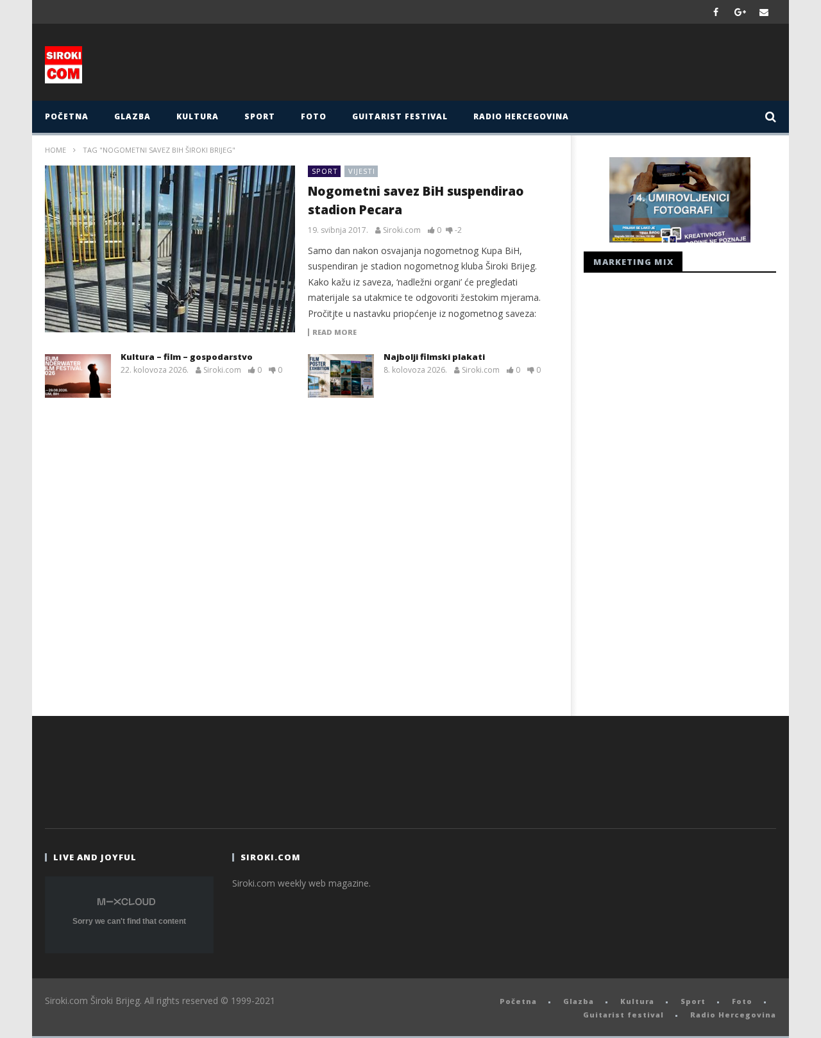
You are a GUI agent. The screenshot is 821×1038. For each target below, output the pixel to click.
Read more (334, 332)
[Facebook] (716, 12)
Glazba (132, 116)
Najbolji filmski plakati (434, 356)
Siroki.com (402, 230)
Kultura (197, 116)
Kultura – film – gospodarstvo (187, 356)
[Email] (764, 12)
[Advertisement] (537, 65)
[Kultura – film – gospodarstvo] (78, 376)
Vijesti (361, 171)
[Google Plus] (740, 12)
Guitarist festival (400, 116)
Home (55, 150)
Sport (259, 116)
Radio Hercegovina (521, 116)
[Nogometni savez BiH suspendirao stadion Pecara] (170, 249)
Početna (67, 116)
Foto (313, 116)
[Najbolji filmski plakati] (341, 376)
